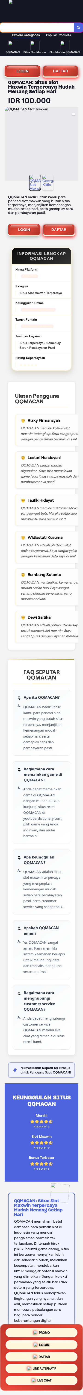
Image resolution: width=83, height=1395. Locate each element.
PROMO (44, 1331)
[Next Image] (74, 144)
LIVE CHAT (44, 1382)
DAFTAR (60, 71)
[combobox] (37, 27)
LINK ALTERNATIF (44, 1369)
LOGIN (23, 71)
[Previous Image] (8, 144)
